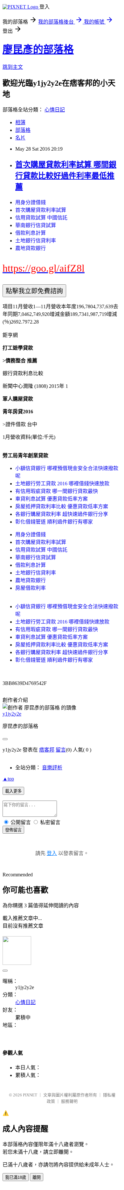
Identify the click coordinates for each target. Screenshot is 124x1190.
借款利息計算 (30, 233)
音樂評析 (52, 767)
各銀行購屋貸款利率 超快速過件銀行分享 (61, 514)
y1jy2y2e (12, 713)
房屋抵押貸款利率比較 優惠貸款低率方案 (61, 506)
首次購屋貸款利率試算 (40, 210)
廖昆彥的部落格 (38, 49)
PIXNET (30, 1095)
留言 (61, 749)
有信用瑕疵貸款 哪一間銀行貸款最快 (56, 491)
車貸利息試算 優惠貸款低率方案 (51, 499)
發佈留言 (13, 830)
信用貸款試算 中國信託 (41, 217)
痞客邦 (46, 749)
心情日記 (55, 109)
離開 (36, 1177)
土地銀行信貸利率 (35, 240)
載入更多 (13, 791)
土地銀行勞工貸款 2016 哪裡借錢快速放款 (62, 483)
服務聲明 (69, 1101)
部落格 (23, 130)
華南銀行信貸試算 (35, 225)
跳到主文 (13, 67)
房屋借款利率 (30, 588)
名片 (20, 137)
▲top (8, 778)
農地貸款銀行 (30, 248)
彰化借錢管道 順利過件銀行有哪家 (54, 521)
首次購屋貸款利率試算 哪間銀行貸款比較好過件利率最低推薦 (65, 175)
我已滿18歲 (15, 1177)
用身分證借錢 (30, 202)
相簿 (20, 122)
